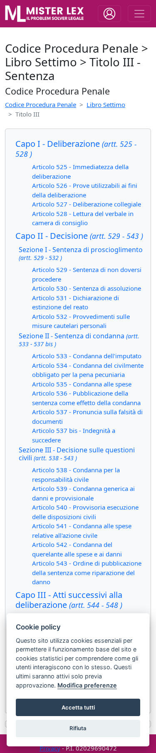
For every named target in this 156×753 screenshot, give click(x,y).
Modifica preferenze (87, 685)
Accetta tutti (78, 707)
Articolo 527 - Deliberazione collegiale (86, 204)
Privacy (50, 748)
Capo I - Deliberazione (75, 148)
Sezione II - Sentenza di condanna (79, 339)
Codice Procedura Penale (40, 104)
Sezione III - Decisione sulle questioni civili (77, 453)
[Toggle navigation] (109, 13)
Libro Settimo (106, 104)
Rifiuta (78, 728)
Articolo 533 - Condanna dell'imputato (86, 356)
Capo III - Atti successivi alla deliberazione (68, 599)
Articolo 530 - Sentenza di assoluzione (86, 288)
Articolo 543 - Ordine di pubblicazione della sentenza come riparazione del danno (86, 572)
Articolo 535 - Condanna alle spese (81, 384)
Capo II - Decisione (79, 235)
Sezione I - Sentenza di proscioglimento (81, 253)
